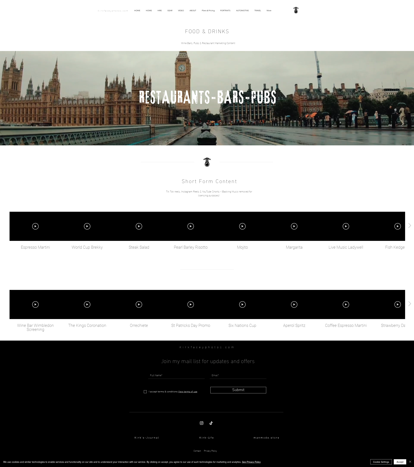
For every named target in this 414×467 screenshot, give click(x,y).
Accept (400, 461)
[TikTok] (211, 423)
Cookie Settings (381, 461)
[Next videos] (409, 225)
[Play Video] (35, 226)
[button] (181, 10)
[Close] (410, 461)
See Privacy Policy (251, 461)
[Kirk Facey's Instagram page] (201, 423)
